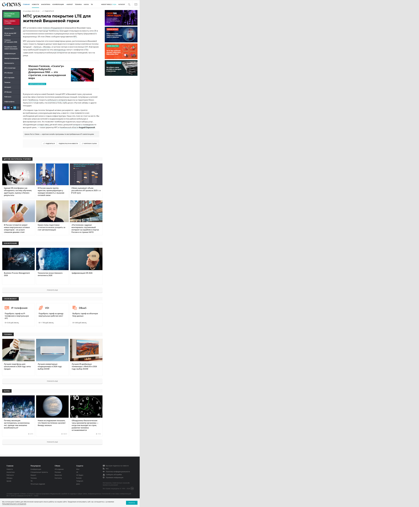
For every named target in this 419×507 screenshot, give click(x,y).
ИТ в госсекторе (9, 68)
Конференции (36, 469)
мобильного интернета (57, 100)
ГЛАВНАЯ (26, 4)
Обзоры (9, 478)
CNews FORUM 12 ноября (9, 15)
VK (77, 472)
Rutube (79, 478)
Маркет (33, 475)
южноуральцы (60, 49)
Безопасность (9, 63)
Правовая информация (114, 477)
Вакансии (58, 475)
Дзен (78, 484)
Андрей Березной (87, 127)
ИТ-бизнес (8, 92)
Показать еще (52, 290)
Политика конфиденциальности (118, 472)
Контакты (58, 478)
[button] (129, 4)
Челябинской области (69, 127)
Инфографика (9, 102)
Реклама (58, 472)
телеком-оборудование (53, 28)
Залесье (37, 47)
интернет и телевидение (83, 124)
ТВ (92, 4)
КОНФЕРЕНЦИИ (58, 4)
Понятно (132, 503)
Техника (34, 478)
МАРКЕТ (70, 4)
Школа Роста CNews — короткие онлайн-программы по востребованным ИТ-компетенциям (59, 134)
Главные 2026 (10, 41)
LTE (95, 31)
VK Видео (79, 475)
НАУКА (86, 4)
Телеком (7, 82)
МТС (25, 28)
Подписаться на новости (68, 143)
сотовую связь (43, 124)
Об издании (59, 469)
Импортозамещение (11, 58)
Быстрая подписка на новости (117, 466)
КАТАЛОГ (121, 4)
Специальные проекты (39, 472)
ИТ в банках (8, 73)
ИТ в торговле (9, 78)
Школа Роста (9, 28)
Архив (9, 481)
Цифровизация (9, 53)
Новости (10, 469)
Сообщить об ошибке (114, 474)
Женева (46, 47)
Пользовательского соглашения (14, 504)
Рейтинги (7, 97)
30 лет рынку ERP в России (10, 34)
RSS (107, 469)
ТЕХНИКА (78, 4)
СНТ (86, 47)
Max (77, 469)
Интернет (7, 87)
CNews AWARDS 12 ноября (9, 22)
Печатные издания (38, 484)
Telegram (79, 481)
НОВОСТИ (35, 4)
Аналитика (45, 4)
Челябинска (33, 100)
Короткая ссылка (90, 143)
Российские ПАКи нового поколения (10, 48)
